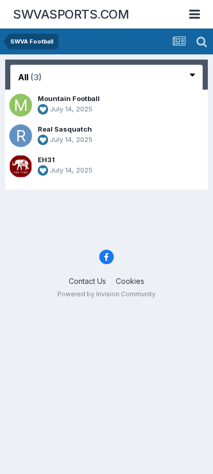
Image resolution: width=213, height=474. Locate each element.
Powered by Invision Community (106, 294)
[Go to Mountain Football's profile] (20, 105)
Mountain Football (69, 98)
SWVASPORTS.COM (71, 14)
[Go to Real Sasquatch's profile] (20, 135)
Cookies (130, 281)
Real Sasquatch (65, 129)
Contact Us (87, 281)
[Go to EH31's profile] (20, 166)
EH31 (46, 159)
